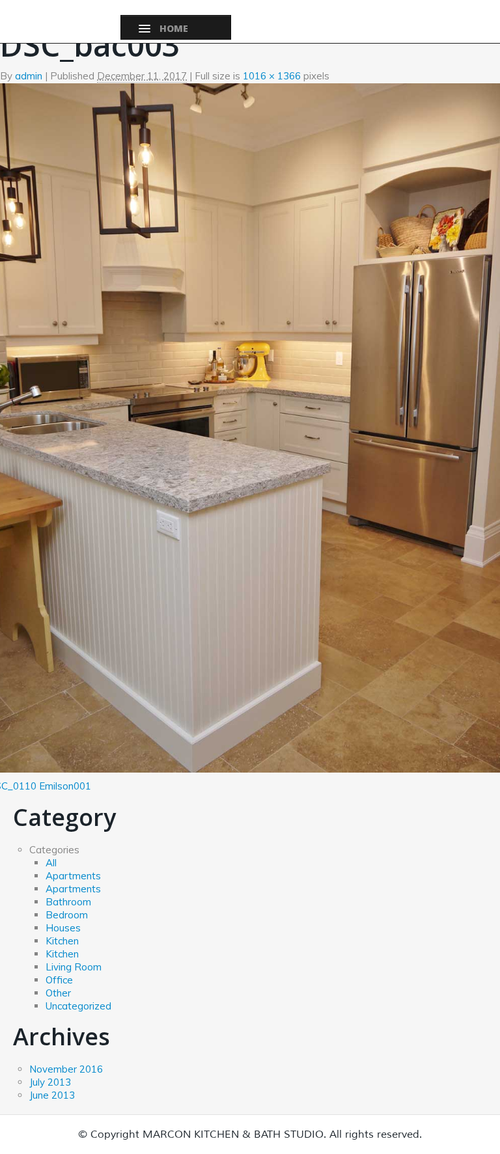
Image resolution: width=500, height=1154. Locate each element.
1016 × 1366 (272, 76)
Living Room (74, 967)
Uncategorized (78, 1006)
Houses (63, 928)
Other (58, 993)
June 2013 (52, 1095)
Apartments (73, 876)
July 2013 (50, 1082)
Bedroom (67, 915)
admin (28, 76)
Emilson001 (65, 786)
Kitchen (62, 941)
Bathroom (68, 902)
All (51, 863)
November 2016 (66, 1069)
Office (59, 980)
